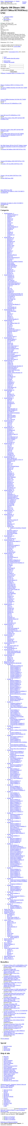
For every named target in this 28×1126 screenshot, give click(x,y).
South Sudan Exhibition (15, 858)
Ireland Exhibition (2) (15, 774)
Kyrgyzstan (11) (11, 442)
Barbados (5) (10, 242)
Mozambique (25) (11, 487)
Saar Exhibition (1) (14, 845)
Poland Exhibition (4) (15, 830)
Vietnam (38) (10, 640)
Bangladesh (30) (11, 241)
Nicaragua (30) (10, 505)
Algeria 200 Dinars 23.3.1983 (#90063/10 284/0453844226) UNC (13, 1034)
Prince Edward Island (12, 533)
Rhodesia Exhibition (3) (15, 839)
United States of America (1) (14, 918)
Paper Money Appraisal (9, 1078)
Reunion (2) (10, 542)
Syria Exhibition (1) (14, 865)
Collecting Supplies (8, 910)
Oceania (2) (10, 511)
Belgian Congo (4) (11, 922)
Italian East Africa (11, 415)
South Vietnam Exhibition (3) (17, 859)
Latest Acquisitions (8, 1060)
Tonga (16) (9, 616)
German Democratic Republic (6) (15, 366)
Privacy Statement (8, 1067)
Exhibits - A (10, 664)
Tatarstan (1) (10, 610)
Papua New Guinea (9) (12, 519)
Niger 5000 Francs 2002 (6, 190)
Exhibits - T (10, 867)
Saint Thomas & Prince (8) (13, 561)
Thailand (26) (10, 612)
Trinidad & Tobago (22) (12, 619)
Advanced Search (23, 1108)
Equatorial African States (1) (13, 329)
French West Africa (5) (12, 359)
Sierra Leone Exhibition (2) (16, 851)
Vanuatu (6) (10, 636)
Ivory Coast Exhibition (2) (16, 778)
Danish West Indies (11, 311)
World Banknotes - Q (9, 536)
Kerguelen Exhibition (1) (16, 787)
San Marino (10, 565)
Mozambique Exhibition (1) (16, 811)
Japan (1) (9, 929)
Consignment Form (8, 1076)
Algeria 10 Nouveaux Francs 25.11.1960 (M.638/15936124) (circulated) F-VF (13, 1027)
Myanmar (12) (10, 489)
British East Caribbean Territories (15, 261)
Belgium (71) (10, 246)
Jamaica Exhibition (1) (15, 780)
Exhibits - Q (10, 834)
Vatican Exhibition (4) (15, 888)
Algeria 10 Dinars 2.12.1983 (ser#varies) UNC (15, 990)
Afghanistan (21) (11, 216)
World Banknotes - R (9, 540)
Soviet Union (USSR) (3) (13, 917)
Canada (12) (10, 279)
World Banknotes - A (10, 1)
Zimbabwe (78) (10, 660)
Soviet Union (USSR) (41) (13, 589)
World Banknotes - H (9, 390)
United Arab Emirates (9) (13, 628)
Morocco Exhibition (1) (15, 810)
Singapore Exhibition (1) (16, 853)
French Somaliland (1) (12, 356)
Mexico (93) (10, 478)
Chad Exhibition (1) (14, 710)
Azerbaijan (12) (10, 234)
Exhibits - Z (10, 904)
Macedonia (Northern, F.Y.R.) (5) (15, 459)
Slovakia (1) (10, 577)
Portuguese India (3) (12, 532)
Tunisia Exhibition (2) (15, 874)
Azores (8, 236)
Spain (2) (9, 954)
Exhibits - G (10, 750)
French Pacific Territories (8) (14, 355)
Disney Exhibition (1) (15, 727)
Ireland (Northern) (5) (12, 410)
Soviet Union (10, 933)
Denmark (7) (10, 313)
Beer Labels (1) (7, 942)
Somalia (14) (10, 581)
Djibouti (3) (10, 316)
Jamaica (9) (9, 422)
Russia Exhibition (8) (15, 842)
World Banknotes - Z (9, 655)
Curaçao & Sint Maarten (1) (13, 304)
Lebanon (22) (10, 447)
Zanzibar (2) (10, 659)
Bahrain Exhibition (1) (15, 680)
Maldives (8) (10, 469)
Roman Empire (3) (11, 546)
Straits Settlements (11, 593)
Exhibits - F (10, 735)
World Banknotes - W (9, 643)
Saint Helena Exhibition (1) (16, 846)
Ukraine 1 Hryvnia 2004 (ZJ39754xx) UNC (11, 175)
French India (10, 351)
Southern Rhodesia (11, 586)
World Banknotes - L (9, 443)
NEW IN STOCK (8, 1090)
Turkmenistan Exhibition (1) (16, 877)
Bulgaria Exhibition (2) (15, 697)
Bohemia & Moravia (12, 254)
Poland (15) (10, 525)
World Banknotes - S (9, 553)
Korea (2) (9, 435)
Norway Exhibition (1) (15, 818)
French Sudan (10, 358)
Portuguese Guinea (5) (12, 530)
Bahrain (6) (9, 240)
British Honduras (11, 264)
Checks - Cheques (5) (9, 913)
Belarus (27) (10, 244)
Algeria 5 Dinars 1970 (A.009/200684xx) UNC (15, 966)
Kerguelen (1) (10, 432)
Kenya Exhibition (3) (15, 786)
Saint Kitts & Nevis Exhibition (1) (18, 847)
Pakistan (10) (10, 515)
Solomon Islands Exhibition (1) (17, 855)
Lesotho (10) (10, 449)
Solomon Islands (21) (12, 580)
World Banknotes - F (9, 337)
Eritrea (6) (9, 332)
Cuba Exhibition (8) (14, 722)
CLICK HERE (17, 46)
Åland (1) (9, 217)
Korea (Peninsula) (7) (12, 438)
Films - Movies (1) (8, 957)
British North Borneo (12, 265)
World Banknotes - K (9, 427)
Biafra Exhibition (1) (15, 689)
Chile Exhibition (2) (14, 712)
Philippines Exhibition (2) (16, 829)
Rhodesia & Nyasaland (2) (13, 545)
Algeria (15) (10, 220)
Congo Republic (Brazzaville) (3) (15, 295)
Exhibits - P (10, 822)
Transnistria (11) (11, 617)
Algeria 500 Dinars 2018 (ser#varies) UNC (14, 994)
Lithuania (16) (10, 454)
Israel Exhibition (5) (14, 775)
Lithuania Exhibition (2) (15, 797)
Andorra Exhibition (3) (15, 669)
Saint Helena (10, 556)
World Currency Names (9, 1074)
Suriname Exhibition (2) (15, 863)
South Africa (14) (11, 584)
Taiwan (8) (9, 606)
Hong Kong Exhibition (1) (16, 764)
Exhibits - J (9, 779)
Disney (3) (9, 315)
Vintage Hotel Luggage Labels (11, 948)
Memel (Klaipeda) (11, 477)
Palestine (9, 517)
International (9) (11, 403)
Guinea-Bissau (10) (11, 387)
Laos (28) (9, 445)
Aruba (8, 230)
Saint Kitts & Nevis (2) (12, 557)
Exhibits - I (9, 767)
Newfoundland (10, 503)
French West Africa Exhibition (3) (18, 748)
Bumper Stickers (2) (9, 958)
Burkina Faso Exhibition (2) (16, 699)
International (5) (11, 914)
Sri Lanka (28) (10, 592)
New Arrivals (7, 1050)
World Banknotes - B (9, 237)
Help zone (6, 1056)
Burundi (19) (10, 273)
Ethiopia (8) (10, 335)
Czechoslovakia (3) (11, 308)
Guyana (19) (10, 388)
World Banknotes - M (9, 457)
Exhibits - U (10, 878)
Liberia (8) (9, 450)
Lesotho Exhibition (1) (15, 795)
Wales (8, 644)
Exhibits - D (10, 726)
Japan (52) (9, 423)
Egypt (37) (9, 327)
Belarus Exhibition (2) (15, 683)
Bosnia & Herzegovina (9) (13, 257)
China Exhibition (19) (15, 714)
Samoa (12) (10, 564)
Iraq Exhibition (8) (14, 772)
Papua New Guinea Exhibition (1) (18, 826)
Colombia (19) (10, 291)
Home (2, 1)
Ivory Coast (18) (11, 419)
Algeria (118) (10, 921)
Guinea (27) (10, 386)
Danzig (9, 312)
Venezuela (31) (10, 639)
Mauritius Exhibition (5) (15, 806)
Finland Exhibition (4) (15, 739)
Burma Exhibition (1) (15, 700)
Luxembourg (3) (11, 455)
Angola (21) (10, 222)
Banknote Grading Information (11, 1072)
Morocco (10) (10, 486)
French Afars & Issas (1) (13, 345)
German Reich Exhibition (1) (17, 751)
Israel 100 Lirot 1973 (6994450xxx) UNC (10, 115)
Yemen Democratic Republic (14, 652)
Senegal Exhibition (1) (15, 850)
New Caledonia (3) (11, 499)
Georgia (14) (10, 364)
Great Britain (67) (11, 376)
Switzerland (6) (10, 601)
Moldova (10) (10, 479)
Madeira (9, 462)
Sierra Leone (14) (11, 574)
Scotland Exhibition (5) (15, 849)
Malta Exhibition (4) (15, 805)
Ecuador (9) (10, 325)
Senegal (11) (10, 570)
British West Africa (11, 267)
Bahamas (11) (10, 238)
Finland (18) (10, 343)
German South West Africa (13, 370)
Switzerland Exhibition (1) (16, 866)
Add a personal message (8, 70)
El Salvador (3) (10, 328)
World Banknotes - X (9, 647)
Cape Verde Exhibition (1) (16, 706)
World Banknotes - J (9, 420)
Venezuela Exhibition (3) (16, 889)
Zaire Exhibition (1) (14, 905)
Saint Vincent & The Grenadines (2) (15, 562)
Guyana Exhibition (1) (15, 762)
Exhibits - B (10, 679)
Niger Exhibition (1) (15, 815)
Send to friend (7, 60)
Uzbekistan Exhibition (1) (16, 884)
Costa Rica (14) (10, 297)
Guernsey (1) (10, 384)
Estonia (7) (9, 333)
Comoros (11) (10, 292)
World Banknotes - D (9, 309)
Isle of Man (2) (10, 411)
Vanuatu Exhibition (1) (15, 886)
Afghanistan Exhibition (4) (16, 665)
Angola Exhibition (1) (15, 671)
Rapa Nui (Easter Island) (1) (13, 541)
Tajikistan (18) (10, 608)
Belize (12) (9, 248)
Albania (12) (10, 218)
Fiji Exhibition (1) (14, 738)
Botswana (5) (10, 258)
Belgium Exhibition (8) (15, 684)
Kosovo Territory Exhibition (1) (17, 790)
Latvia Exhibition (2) (15, 794)
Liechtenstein (10, 453)
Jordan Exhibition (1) (15, 783)
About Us (6, 1059)
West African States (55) (13, 645)
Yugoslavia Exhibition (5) (16, 902)
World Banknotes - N (9, 490)
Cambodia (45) (10, 276)
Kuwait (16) (10, 441)
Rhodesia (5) (10, 544)
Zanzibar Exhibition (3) (15, 906)
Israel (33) (9, 414)
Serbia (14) (9, 572)
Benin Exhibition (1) (15, 685)
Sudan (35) (9, 594)
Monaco (9, 930)
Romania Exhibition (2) (15, 841)
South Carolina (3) (14, 937)
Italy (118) (9, 916)
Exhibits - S (10, 843)
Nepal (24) (9, 493)
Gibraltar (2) (10, 375)
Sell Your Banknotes (8, 1075)
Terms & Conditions (8, 1063)
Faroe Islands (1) (11, 340)
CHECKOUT (7, 1100)
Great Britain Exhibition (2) (16, 758)
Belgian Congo (10, 245)
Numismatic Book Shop (9, 1070)
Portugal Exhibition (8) (15, 831)
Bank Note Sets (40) (9, 661)
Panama (9, 518)
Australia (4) (10, 232)
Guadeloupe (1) (10, 382)
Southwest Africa (11, 588)
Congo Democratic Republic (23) (15, 293)
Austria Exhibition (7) (15, 677)
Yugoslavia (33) (11, 653)
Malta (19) (9, 471)
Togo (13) (9, 614)
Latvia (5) (9, 446)
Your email (3, 66)
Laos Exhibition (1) (14, 792)
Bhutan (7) (9, 252)
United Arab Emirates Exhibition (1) (18, 879)
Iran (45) (9, 404)
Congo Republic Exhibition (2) (17, 719)
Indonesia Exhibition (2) (16, 770)
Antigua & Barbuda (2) (12, 226)
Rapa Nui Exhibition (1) (16, 838)
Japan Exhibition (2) (15, 782)
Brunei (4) (9, 268)
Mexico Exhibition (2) (15, 807)
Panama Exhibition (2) (15, 825)
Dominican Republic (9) (13, 319)
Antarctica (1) (10, 225)
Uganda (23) (10, 625)
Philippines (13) (11, 523)
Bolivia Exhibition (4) (15, 692)
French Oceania (11, 354)
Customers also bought (9, 62)
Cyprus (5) (9, 305)
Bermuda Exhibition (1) (15, 687)
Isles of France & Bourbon (13, 412)
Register (6, 1087)
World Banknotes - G (9, 360)
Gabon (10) (10, 362)
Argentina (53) (10, 228)
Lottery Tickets (7, 920)
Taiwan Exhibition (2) (15, 869)
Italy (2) (9, 952)
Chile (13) (9, 288)
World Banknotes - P (9, 514)
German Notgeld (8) (12, 368)
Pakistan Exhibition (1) (15, 823)
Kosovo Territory (11, 439)
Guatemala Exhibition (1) (16, 760)
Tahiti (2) (9, 605)
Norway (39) (10, 509)
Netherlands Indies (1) (12, 497)
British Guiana (10, 263)
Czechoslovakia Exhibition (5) (17, 724)
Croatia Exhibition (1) (15, 720)
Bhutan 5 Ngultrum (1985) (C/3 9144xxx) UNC (12, 85)
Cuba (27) (9, 301)
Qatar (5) (9, 537)
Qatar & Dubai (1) (11, 538)
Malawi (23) (10, 463)
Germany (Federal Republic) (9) (14, 372)
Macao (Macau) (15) (12, 458)
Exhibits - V (10, 885)
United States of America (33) (14, 631)
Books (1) (6, 946)
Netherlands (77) (11, 494)
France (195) (10, 344)
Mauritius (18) (10, 475)
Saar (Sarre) (10, 554)
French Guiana (10, 349)
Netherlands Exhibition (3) (16, 814)
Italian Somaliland (11, 416)
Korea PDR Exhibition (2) (16, 788)
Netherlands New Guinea (13, 498)
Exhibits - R (10, 837)
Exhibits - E (10, 728)
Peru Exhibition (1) (14, 827)
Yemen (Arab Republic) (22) (14, 651)
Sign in (2, 1087)
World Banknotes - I (9, 398)
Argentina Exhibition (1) (16, 675)
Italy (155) (9, 418)
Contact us (6, 1057)
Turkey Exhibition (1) (15, 875)
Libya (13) (9, 451)
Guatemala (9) (10, 383)
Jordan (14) (9, 426)
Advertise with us (8, 1079)
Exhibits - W (10, 892)
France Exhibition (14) (15, 740)
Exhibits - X (10, 894)
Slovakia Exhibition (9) (15, 854)
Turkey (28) (10, 621)
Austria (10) (10, 233)
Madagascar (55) (11, 461)
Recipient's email (5, 68)
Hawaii (9, 392)
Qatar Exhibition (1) (15, 835)
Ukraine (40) (10, 627)
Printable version (24, 2)
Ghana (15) (9, 374)
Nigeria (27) (10, 507)
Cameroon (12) (10, 277)
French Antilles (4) (11, 347)
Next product (7, 19)
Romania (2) (10, 953)
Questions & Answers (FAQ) (10, 1066)
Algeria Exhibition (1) (15, 668)
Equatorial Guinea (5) (12, 331)
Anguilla (9, 224)
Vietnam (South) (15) (12, 641)
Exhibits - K (10, 784)
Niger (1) (9, 932)
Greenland (9, 379)
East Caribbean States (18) (13, 323)
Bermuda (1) (10, 250)
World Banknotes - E (9, 320)
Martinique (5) (10, 473)
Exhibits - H (10, 763)
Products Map (7, 1048)
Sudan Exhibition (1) (15, 862)
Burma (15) (10, 272)
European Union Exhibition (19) (17, 734)
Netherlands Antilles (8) (12, 495)
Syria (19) (9, 602)
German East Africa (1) (12, 367)
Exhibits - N (10, 813)
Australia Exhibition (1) (15, 676)
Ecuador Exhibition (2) (15, 732)
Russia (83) (9, 549)
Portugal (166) (10, 526)
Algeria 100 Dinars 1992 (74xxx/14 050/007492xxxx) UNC (12, 986)
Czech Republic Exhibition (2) (17, 723)
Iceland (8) (9, 399)
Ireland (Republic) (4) (12, 408)
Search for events (8, 1046)
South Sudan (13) (11, 585)
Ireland (8, 407)
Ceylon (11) (10, 285)
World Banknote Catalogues (10, 1068)
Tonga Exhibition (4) (15, 873)
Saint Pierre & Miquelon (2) (13, 560)
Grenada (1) (10, 380)
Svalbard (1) (10, 597)
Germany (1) (10, 950)
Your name (3, 65)
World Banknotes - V (9, 635)
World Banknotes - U (9, 624)
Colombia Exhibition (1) (16, 715)
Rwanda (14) (10, 550)
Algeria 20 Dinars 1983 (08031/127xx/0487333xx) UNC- (12, 972)
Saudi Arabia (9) (11, 568)
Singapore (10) (10, 576)
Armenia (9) (10, 229)
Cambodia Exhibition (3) (16, 703)
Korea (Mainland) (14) (12, 436)
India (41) (9, 400)
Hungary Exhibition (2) (15, 766)
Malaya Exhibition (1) (15, 802)
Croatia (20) (10, 300)
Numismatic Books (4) (9, 912)
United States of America (13, 936)
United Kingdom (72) (12, 629)
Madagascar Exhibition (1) (16, 801)
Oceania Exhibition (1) (15, 821)
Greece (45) (10, 378)
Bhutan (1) (9, 924)
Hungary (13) (10, 396)
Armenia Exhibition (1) (15, 673)
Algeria (17, 1)
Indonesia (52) (10, 402)
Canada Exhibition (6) (15, 704)
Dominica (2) (10, 317)
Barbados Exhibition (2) (15, 681)
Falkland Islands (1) (11, 339)
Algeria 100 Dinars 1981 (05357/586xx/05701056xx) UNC (12, 1000)
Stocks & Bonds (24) (9, 938)
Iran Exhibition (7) (14, 771)
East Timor (9, 324)
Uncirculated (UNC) (14, 51)
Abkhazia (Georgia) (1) (12, 214)
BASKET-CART (8, 1103)
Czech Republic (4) (11, 307)
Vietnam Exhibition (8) (15, 890)
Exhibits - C (10, 701)
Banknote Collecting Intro (10, 1071)
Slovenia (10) (10, 578)
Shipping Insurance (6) (9, 956)
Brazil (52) (9, 260)
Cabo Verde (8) (10, 280)
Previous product (8, 16)
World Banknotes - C (9, 275)
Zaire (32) (9, 656)
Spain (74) (9, 590)
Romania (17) (10, 548)
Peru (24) (9, 522)
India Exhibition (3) (14, 768)
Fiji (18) (9, 341)
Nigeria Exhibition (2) (15, 817)
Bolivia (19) (10, 256)
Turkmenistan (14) (11, 623)
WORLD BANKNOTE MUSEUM (12, 663)
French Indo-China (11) (12, 352)
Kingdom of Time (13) (12, 434)
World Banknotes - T (9, 604)
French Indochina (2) (12, 926)
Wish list (10, 1087)
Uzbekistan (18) (11, 633)
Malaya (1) (9, 465)
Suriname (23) (10, 596)
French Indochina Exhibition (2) (17, 744)
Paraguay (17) (10, 521)
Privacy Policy (7, 1064)
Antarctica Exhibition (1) (16, 672)
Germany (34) (10, 371)
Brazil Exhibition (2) (15, 696)
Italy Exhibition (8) (14, 776)
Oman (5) (9, 513)
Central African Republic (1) (14, 283)
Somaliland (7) (10, 582)
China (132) (10, 289)
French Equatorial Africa (13, 348)
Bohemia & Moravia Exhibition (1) (18, 691)
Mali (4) (9, 470)
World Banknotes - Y (9, 649)
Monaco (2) (10, 481)
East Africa (9, 321)
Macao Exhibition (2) (15, 799)
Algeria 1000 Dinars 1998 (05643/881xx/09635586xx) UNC (12, 1007)
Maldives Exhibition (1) (15, 803)
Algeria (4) (9, 941)
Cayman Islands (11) (12, 281)
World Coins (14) (8, 909)
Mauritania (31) (10, 474)
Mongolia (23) (10, 482)
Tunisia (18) (10, 620)
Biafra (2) (9, 253)
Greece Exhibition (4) (15, 759)
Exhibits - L (10, 791)
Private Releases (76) (12, 648)
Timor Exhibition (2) (15, 871)
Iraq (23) (9, 406)
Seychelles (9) (10, 573)
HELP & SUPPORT (8, 1096)
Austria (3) (9, 949)
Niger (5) (9, 506)
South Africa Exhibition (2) (16, 857)
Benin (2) (9, 249)
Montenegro (10, 483)
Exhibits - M (10, 798)
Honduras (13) (10, 394)
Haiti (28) (9, 391)
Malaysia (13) (10, 467)
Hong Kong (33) (11, 395)
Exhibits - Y (10, 898)
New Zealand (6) (11, 502)
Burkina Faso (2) (11, 271)
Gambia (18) (10, 363)
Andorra (9, 221)
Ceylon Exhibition (14, 711)
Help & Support (7, 1062)
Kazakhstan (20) (11, 430)
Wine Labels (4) (8, 940)
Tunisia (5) (9, 934)
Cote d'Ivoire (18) (11, 299)
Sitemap (5, 1047)
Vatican (9, 637)
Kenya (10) (9, 431)
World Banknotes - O (9, 510)
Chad (8, 287)
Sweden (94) (10, 600)
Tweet (5, 57)
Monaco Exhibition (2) (15, 809)
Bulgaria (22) (10, 269)
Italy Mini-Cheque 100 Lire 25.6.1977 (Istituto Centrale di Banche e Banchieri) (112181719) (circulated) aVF (14, 146)
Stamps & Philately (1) (9, 944)
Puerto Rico (10, 534)
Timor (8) (9, 613)
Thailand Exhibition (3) (15, 870)
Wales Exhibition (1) (15, 893)
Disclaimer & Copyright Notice (11, 1080)
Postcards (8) (7, 945)
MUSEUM (6, 1094)
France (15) (10, 925)
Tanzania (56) (10, 609)
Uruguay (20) (10, 632)
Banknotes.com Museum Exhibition (9, 1122)
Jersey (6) (9, 424)
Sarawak (9, 566)
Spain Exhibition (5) (15, 861)
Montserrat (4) (10, 485)
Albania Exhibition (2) (15, 667)
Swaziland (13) (10, 598)
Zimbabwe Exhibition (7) (16, 908)
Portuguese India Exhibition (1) (17, 833)
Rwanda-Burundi (11, 552)
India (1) (9, 928)
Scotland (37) (10, 569)
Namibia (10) (10, 491)
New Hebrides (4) (11, 501)
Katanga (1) (10, 428)
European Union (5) (12, 336)
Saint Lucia (9, 558)
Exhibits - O (10, 819)
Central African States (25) (13, 284)
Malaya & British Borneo (13, 466)
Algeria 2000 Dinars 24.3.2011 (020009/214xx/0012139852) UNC (12, 979)
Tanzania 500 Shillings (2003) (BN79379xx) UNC (13, 161)
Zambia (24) (10, 657)
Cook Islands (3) (11, 296)
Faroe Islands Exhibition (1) (16, 736)
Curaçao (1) (10, 303)
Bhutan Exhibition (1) (15, 688)
